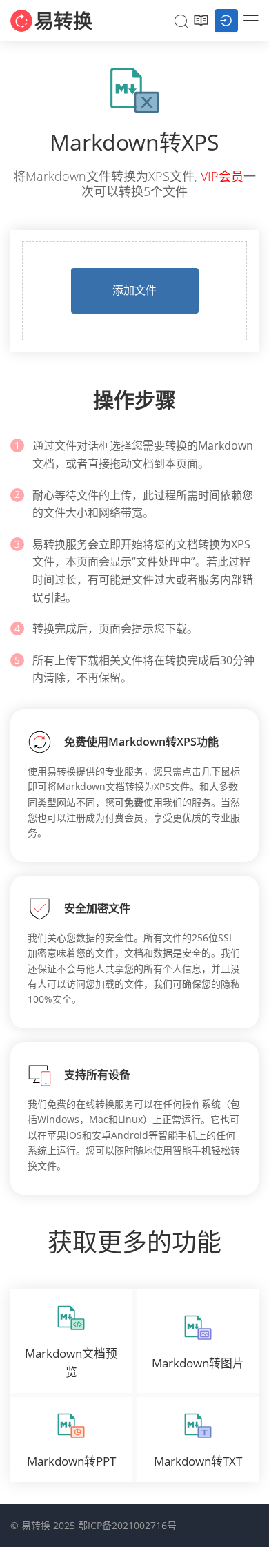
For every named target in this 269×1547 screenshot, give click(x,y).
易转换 (63, 21)
